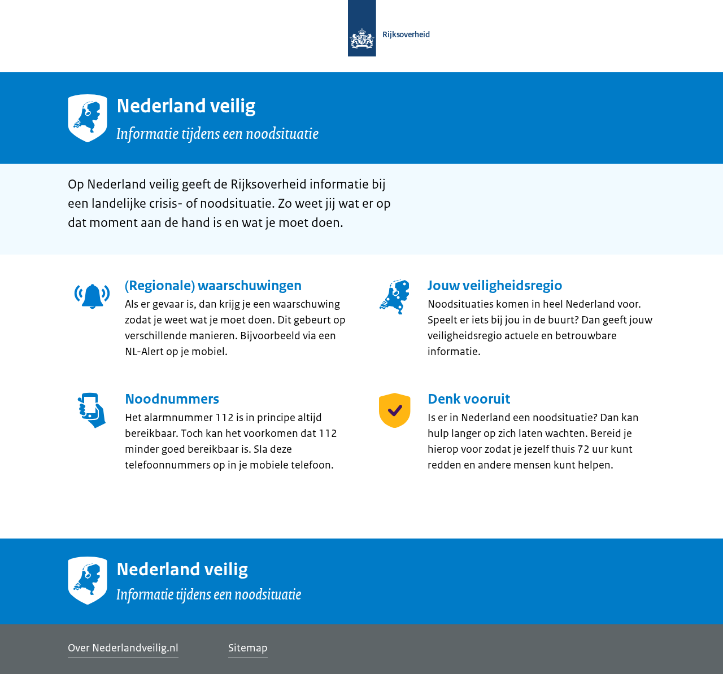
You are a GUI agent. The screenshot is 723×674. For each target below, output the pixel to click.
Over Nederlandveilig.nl (123, 648)
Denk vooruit (469, 399)
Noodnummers (172, 399)
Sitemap (248, 648)
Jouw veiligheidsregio (495, 285)
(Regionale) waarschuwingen (213, 285)
